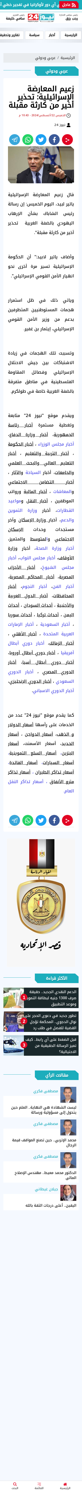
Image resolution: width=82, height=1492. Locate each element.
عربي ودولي (45, 57)
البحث (15, 1488)
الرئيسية (65, 1488)
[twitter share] (41, 139)
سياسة (34, 35)
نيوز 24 (60, 125)
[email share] (14, 139)
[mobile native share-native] (67, 139)
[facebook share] (54, 139)
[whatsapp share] (27, 139)
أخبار (52, 35)
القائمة (39, 1488)
